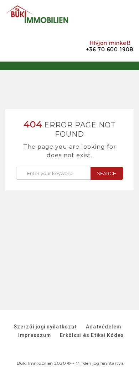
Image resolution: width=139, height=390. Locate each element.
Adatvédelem (103, 327)
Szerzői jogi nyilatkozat (45, 327)
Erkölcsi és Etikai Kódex (92, 335)
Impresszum (34, 335)
